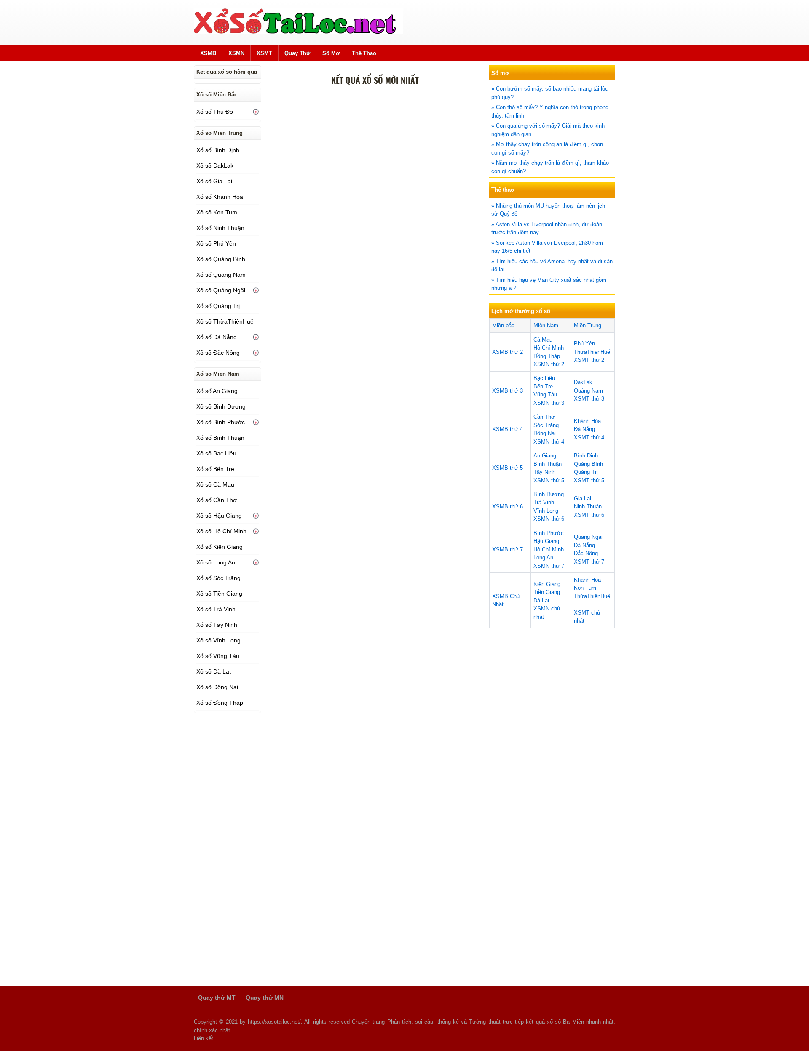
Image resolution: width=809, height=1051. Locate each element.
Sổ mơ (331, 53)
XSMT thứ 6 (589, 515)
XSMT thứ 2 (589, 360)
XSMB (208, 53)
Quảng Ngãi (588, 537)
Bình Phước (548, 533)
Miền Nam (545, 325)
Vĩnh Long (545, 511)
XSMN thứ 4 (548, 442)
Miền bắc (503, 325)
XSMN (236, 53)
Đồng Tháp (546, 356)
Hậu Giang (546, 541)
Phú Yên (584, 343)
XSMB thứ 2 (507, 352)
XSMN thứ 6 (548, 519)
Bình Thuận (547, 464)
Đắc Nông (586, 553)
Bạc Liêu (544, 378)
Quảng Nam (588, 391)
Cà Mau (542, 340)
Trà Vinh (543, 502)
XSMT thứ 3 (589, 399)
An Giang (544, 455)
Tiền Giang (546, 592)
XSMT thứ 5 (589, 480)
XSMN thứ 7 (548, 566)
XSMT (264, 53)
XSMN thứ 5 (548, 480)
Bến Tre (543, 386)
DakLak (583, 382)
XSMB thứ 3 (507, 391)
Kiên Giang (546, 584)
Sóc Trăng (546, 425)
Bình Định (586, 455)
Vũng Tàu (545, 394)
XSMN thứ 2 (548, 364)
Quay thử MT (217, 997)
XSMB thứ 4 (507, 429)
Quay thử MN (265, 997)
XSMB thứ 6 (507, 506)
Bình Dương (548, 494)
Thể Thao (364, 53)
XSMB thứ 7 (507, 549)
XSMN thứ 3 (548, 403)
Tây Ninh (544, 472)
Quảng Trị (586, 472)
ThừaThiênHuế (592, 352)
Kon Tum (585, 588)
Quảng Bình (588, 464)
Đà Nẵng (584, 429)
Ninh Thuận (588, 506)
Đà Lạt (541, 600)
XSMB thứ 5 (507, 468)
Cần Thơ (544, 417)
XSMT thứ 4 (589, 437)
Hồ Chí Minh (548, 348)
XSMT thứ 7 (589, 562)
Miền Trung (587, 325)
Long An (543, 557)
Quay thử (297, 53)
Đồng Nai (544, 433)
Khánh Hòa (587, 421)
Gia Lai (582, 498)
